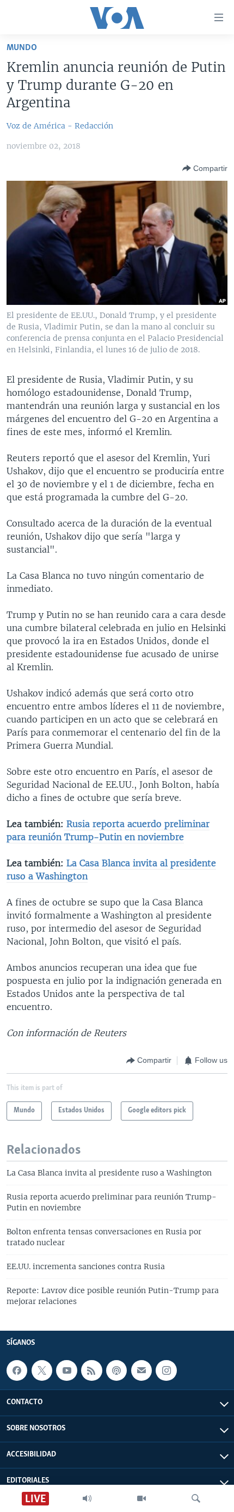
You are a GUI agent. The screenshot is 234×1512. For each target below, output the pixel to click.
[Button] (204, 168)
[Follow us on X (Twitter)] (42, 1370)
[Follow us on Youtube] (66, 1370)
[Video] (141, 1498)
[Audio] (87, 1498)
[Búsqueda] (196, 1498)
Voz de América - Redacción (60, 126)
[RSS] (91, 1370)
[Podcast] (116, 1370)
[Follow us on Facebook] (17, 1370)
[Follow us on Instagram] (166, 1370)
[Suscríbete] (141, 1370)
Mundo (22, 47)
